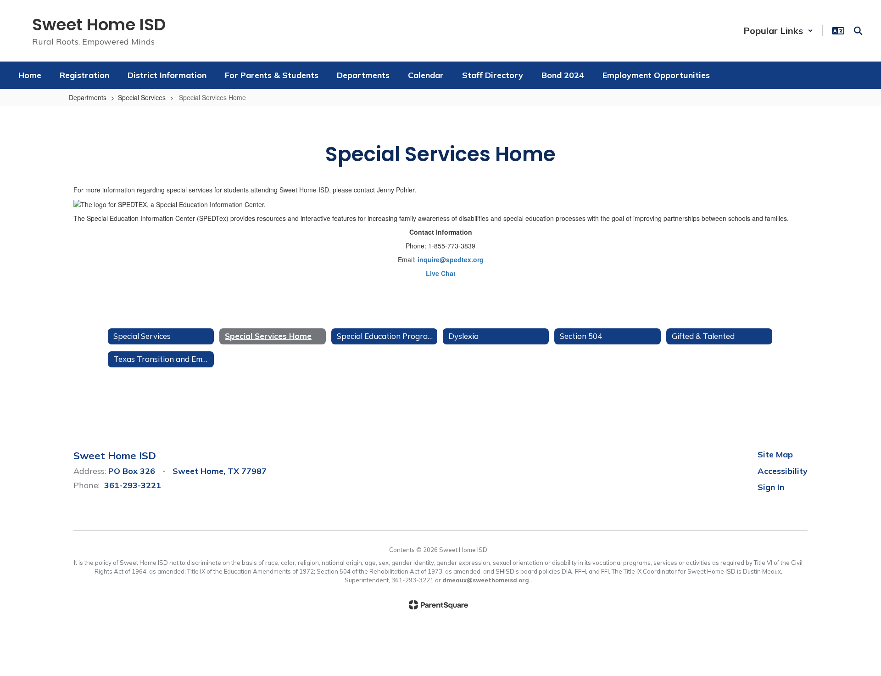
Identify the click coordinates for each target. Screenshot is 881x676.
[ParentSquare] (438, 605)
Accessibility (783, 471)
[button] (778, 30)
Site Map (775, 454)
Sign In (771, 487)
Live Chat (441, 273)
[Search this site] (858, 30)
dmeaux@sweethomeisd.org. (486, 580)
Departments (87, 97)
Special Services (142, 97)
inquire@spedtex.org (451, 259)
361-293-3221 (132, 485)
